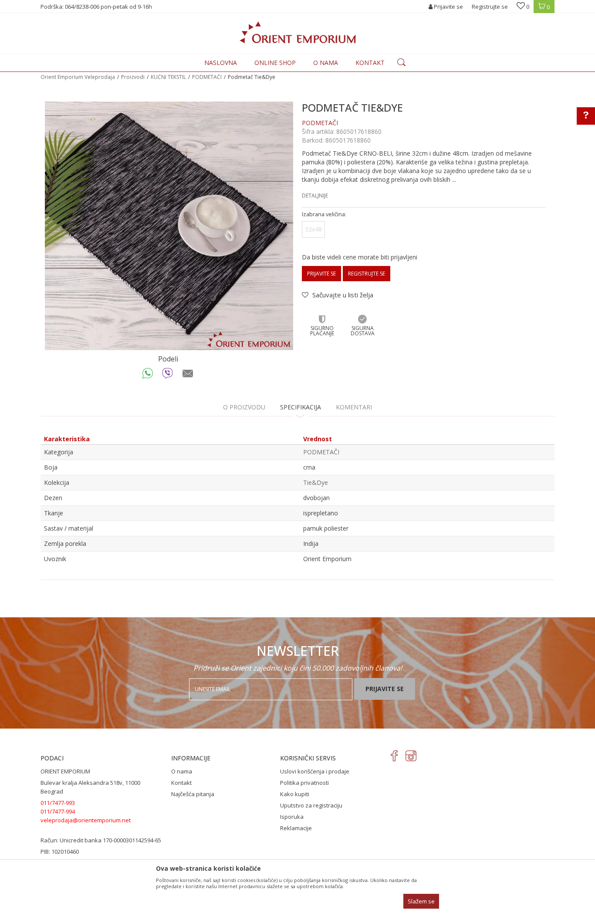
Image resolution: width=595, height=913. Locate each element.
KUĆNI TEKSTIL (168, 77)
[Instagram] (411, 755)
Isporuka (292, 817)
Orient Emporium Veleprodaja (78, 77)
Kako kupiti (294, 794)
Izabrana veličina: (324, 214)
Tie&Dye (315, 482)
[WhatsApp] (148, 375)
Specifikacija (300, 407)
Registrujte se (490, 6)
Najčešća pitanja (192, 794)
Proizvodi (133, 77)
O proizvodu (244, 407)
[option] (169, 226)
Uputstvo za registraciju (311, 805)
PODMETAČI (207, 77)
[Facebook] (394, 755)
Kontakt (181, 783)
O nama (181, 771)
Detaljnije (315, 195)
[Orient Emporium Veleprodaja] (298, 32)
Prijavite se (321, 273)
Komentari (354, 407)
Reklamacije (296, 828)
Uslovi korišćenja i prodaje (314, 771)
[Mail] (188, 375)
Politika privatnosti (304, 783)
